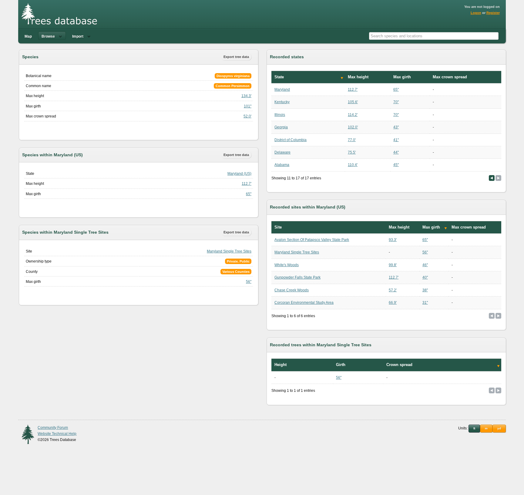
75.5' (352, 152)
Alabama (281, 165)
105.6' (353, 102)
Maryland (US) (239, 173)
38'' (425, 290)
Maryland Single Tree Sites (229, 251)
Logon (476, 13)
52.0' (247, 116)
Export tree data (236, 57)
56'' (248, 282)
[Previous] (492, 178)
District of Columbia (290, 140)
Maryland (282, 89)
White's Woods (286, 265)
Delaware (282, 152)
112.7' (246, 183)
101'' (247, 106)
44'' (396, 152)
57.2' (393, 290)
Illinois (279, 115)
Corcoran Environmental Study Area (304, 302)
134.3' (246, 96)
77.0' (352, 140)
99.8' (393, 265)
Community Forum (53, 427)
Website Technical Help (57, 434)
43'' (396, 127)
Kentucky (282, 102)
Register (493, 13)
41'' (396, 140)
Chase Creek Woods (291, 290)
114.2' (353, 115)
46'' (425, 265)
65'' (248, 194)
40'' (425, 277)
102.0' (353, 127)
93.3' (393, 240)
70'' (396, 102)
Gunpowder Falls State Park (297, 277)
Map (28, 36)
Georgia (281, 127)
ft (474, 428)
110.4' (353, 165)
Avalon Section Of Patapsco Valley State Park (311, 240)
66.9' (393, 302)
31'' (425, 302)
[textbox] (434, 36)
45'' (396, 165)
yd (499, 428)
